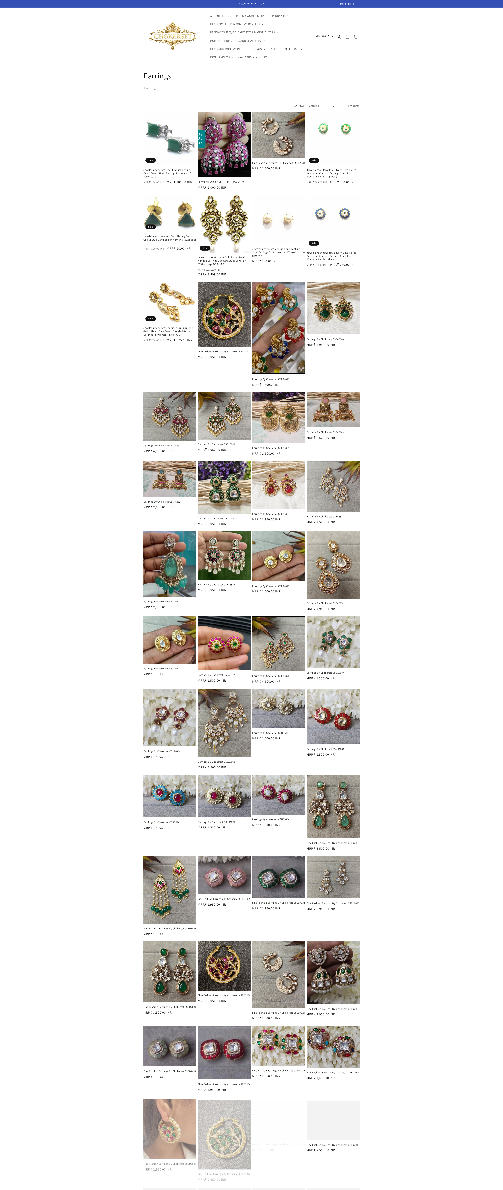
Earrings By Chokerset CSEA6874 (325, 603)
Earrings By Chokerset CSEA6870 (325, 672)
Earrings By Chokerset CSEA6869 (162, 751)
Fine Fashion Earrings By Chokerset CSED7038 (333, 843)
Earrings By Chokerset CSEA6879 (270, 379)
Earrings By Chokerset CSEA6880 (270, 514)
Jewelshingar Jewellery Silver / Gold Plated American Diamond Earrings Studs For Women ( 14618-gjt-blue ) (331, 256)
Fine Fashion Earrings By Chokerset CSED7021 (224, 351)
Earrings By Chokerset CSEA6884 (270, 448)
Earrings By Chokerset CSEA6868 (216, 761)
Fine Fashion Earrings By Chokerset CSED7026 (224, 1084)
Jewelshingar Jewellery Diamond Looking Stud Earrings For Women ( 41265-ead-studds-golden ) (278, 252)
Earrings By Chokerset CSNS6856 (271, 819)
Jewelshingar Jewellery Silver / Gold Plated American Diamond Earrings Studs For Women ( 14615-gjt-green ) (331, 173)
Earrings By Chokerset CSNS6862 (162, 822)
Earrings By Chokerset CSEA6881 (216, 518)
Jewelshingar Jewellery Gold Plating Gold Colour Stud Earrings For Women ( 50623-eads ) (169, 240)
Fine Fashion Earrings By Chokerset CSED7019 (278, 1141)
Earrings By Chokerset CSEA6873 (162, 668)
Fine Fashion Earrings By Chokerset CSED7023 (169, 1162)
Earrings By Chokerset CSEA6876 (216, 584)
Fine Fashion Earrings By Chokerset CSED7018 (333, 1141)
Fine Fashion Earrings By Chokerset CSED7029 (278, 1012)
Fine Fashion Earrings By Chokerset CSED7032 (333, 903)
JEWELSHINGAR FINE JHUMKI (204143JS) (221, 182)
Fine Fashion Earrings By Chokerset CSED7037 (169, 928)
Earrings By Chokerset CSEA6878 (325, 516)
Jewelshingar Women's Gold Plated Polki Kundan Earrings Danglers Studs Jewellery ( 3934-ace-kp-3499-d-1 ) (223, 261)
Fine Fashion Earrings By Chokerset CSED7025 (278, 1070)
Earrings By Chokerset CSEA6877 (162, 601)
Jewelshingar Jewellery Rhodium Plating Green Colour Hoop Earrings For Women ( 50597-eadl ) (167, 173)
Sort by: (299, 106)
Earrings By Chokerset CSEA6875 (270, 586)
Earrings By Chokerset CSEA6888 (325, 339)
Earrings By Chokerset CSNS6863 (325, 749)
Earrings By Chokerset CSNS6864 (271, 733)
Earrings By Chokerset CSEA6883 (325, 432)
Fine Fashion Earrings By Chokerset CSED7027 (169, 1071)
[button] (262, 16)
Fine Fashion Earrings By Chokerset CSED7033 (278, 163)
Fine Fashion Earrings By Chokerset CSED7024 (333, 1072)
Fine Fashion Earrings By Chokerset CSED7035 (224, 899)
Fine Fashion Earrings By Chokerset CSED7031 (169, 1007)
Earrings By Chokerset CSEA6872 (216, 675)
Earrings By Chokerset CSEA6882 (162, 501)
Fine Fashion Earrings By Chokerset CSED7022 (224, 1171)
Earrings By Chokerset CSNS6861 (216, 822)
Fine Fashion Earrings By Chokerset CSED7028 (333, 1009)
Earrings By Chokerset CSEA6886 (216, 444)
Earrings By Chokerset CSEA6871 (270, 676)
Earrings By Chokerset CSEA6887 (162, 445)
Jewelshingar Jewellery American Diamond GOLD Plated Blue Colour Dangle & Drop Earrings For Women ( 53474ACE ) (168, 331)
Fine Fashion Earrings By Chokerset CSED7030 (224, 995)
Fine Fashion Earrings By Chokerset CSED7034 (278, 902)
